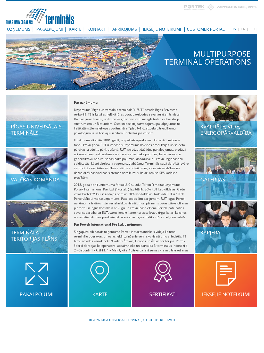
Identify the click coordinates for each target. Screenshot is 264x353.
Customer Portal (206, 29)
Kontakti (96, 29)
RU (253, 29)
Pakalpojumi (49, 29)
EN (243, 29)
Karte (75, 29)
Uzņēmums (18, 29)
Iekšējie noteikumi (162, 29)
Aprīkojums (124, 29)
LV (234, 29)
